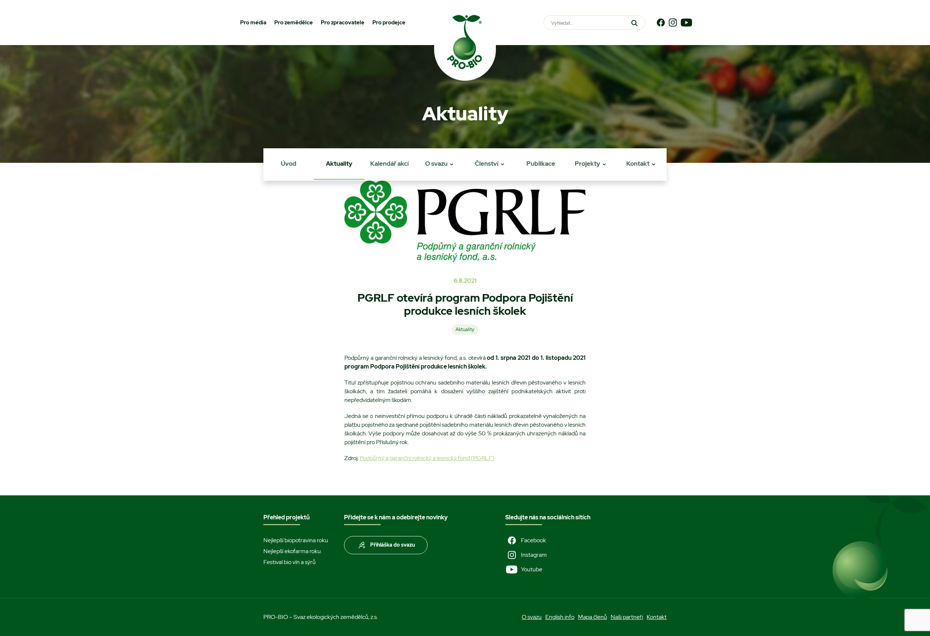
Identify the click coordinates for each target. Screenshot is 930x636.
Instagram (534, 555)
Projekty (587, 164)
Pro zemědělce (293, 22)
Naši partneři (627, 617)
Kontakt (638, 164)
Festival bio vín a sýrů (289, 562)
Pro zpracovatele (342, 22)
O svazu (436, 164)
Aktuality (339, 164)
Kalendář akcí (389, 164)
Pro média (253, 22)
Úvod (288, 164)
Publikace (540, 164)
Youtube (531, 569)
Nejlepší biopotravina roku (295, 540)
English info (559, 617)
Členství (486, 164)
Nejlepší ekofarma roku (292, 551)
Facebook (533, 540)
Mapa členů (592, 617)
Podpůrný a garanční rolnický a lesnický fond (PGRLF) (427, 458)
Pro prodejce (388, 22)
